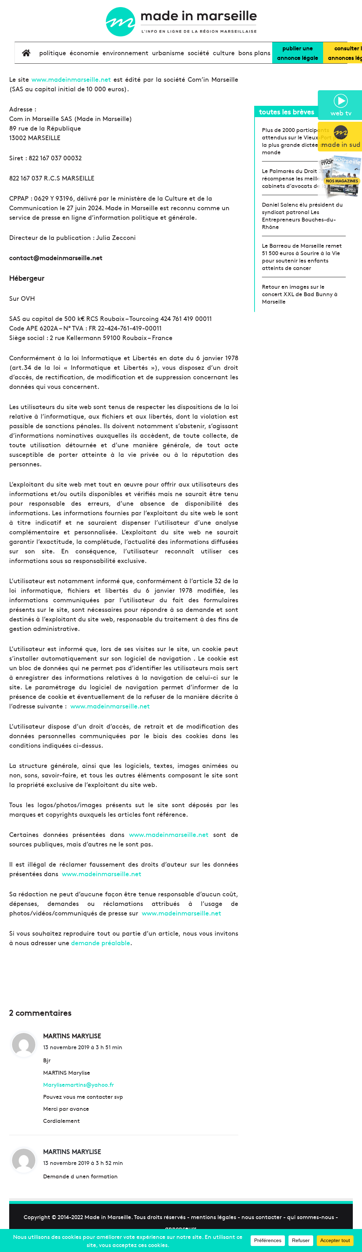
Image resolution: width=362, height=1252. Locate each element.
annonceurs (181, 1228)
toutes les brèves (286, 111)
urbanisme (168, 52)
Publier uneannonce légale (297, 52)
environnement (125, 52)
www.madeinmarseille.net (71, 79)
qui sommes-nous (310, 1217)
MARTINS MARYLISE (72, 1151)
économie (84, 52)
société (198, 52)
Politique (52, 52)
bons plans (254, 52)
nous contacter (261, 1217)
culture (224, 52)
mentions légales (213, 1217)
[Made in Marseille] (180, 21)
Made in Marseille (107, 1217)
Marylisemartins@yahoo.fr (78, 1084)
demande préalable (100, 942)
